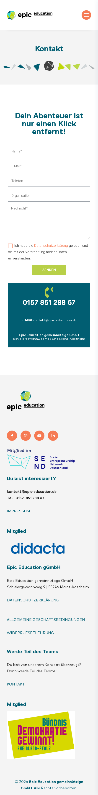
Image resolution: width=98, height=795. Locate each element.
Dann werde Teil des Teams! (32, 671)
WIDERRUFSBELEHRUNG (30, 633)
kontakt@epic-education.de (55, 320)
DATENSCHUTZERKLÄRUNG (33, 600)
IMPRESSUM (18, 511)
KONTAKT (16, 684)
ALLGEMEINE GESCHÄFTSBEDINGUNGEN (46, 620)
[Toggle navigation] (86, 15)
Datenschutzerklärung (51, 246)
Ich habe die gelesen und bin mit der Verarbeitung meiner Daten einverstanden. (48, 252)
